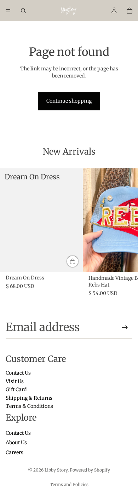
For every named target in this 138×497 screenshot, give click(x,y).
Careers (14, 452)
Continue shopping (69, 101)
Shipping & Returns (29, 398)
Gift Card (16, 390)
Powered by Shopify (90, 470)
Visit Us (15, 381)
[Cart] (129, 10)
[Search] (23, 10)
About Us (16, 443)
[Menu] (8, 10)
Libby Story (56, 470)
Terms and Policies (69, 484)
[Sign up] (124, 327)
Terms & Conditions (29, 406)
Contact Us (18, 373)
